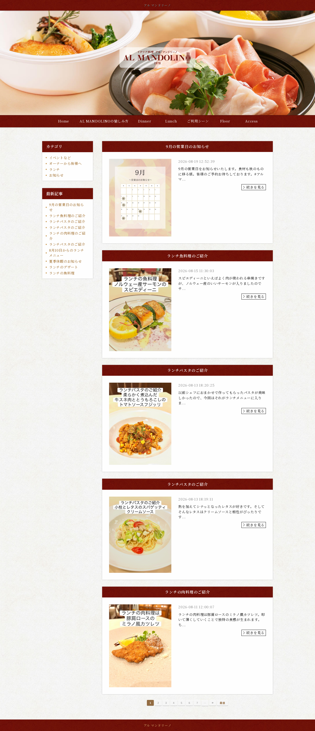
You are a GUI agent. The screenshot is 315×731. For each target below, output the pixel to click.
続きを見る (255, 187)
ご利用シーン (198, 121)
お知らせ (56, 175)
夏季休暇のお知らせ (65, 261)
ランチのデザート (63, 267)
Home (63, 121)
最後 (222, 703)
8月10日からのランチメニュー (66, 253)
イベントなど (60, 157)
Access (251, 121)
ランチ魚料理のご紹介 (67, 215)
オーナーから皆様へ (65, 163)
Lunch (171, 121)
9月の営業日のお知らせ (66, 207)
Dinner (144, 121)
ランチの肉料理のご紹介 (67, 236)
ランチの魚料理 (61, 273)
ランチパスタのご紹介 (67, 221)
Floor (225, 121)
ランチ (54, 169)
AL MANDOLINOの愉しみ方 (104, 121)
